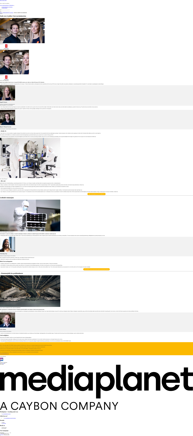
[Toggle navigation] (14, 5)
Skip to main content (3, 0)
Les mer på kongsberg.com (4, 353)
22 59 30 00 (4, 423)
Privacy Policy (1, 434)
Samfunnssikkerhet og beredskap (8, 12)
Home (1, 12)
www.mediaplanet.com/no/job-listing (10, 418)
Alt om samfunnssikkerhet (7, 5)
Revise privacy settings (6, 434)
